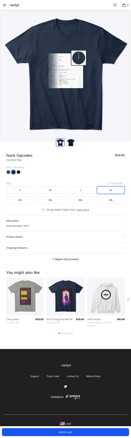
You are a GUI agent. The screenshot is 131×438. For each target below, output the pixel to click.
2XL (20, 199)
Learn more (83, 209)
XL (111, 190)
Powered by (57, 396)
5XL (111, 199)
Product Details (14, 236)
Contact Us (73, 376)
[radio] (20, 190)
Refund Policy (93, 376)
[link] (25, 296)
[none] (114, 183)
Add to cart (65, 432)
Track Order (53, 376)
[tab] (60, 143)
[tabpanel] (65, 75)
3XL (50, 199)
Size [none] (8, 183)
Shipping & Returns (16, 247)
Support (35, 376)
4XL (80, 199)
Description (12, 220)
